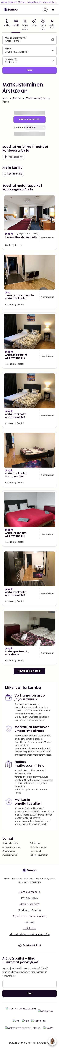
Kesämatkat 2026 (10, 843)
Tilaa (29, 993)
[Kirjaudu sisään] (45, 9)
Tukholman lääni (36, 98)
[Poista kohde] (53, 40)
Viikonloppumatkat (39, 855)
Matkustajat (11, 59)
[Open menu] (53, 9)
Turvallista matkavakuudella (29, 916)
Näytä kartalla (14, 174)
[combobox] (27, 41)
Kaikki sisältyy (16, 157)
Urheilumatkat (8, 851)
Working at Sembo (29, 910)
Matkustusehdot (29, 904)
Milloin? (8, 48)
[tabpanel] (29, 54)
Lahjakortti (29, 928)
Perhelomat (35, 851)
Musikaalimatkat (9, 855)
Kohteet (29, 922)
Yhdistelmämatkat (38, 847)
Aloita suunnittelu (29, 119)
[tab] (6, 25)
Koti (4, 98)
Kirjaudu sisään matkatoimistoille (30, 934)
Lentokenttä (19, 127)
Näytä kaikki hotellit (29, 671)
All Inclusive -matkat (11, 847)
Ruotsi (17, 98)
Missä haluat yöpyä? (15, 38)
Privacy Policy (29, 898)
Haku (29, 70)
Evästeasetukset (32, 945)
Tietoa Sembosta (29, 892)
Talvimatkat (35, 843)
